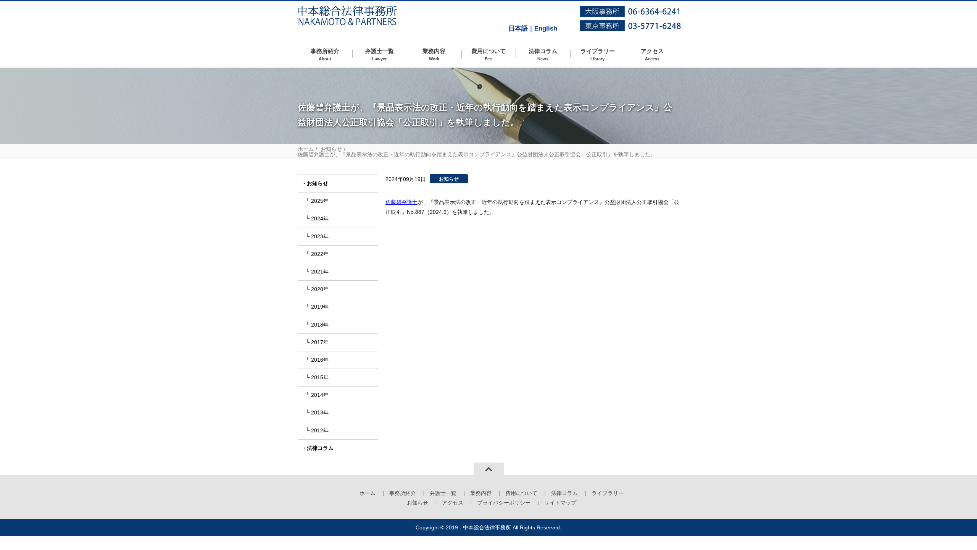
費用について (488, 54)
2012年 (320, 430)
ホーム (306, 149)
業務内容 (433, 54)
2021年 (320, 272)
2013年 (320, 412)
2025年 (320, 201)
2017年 (320, 342)
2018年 (320, 325)
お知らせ (331, 149)
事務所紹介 (325, 54)
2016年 (320, 360)
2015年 (320, 377)
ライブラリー (597, 54)
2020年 (320, 289)
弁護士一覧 (379, 54)
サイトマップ (560, 503)
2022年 (320, 254)
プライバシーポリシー (503, 503)
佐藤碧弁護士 (401, 202)
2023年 (320, 236)
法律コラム (543, 54)
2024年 (320, 218)
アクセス (652, 54)
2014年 (320, 395)
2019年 (320, 307)
